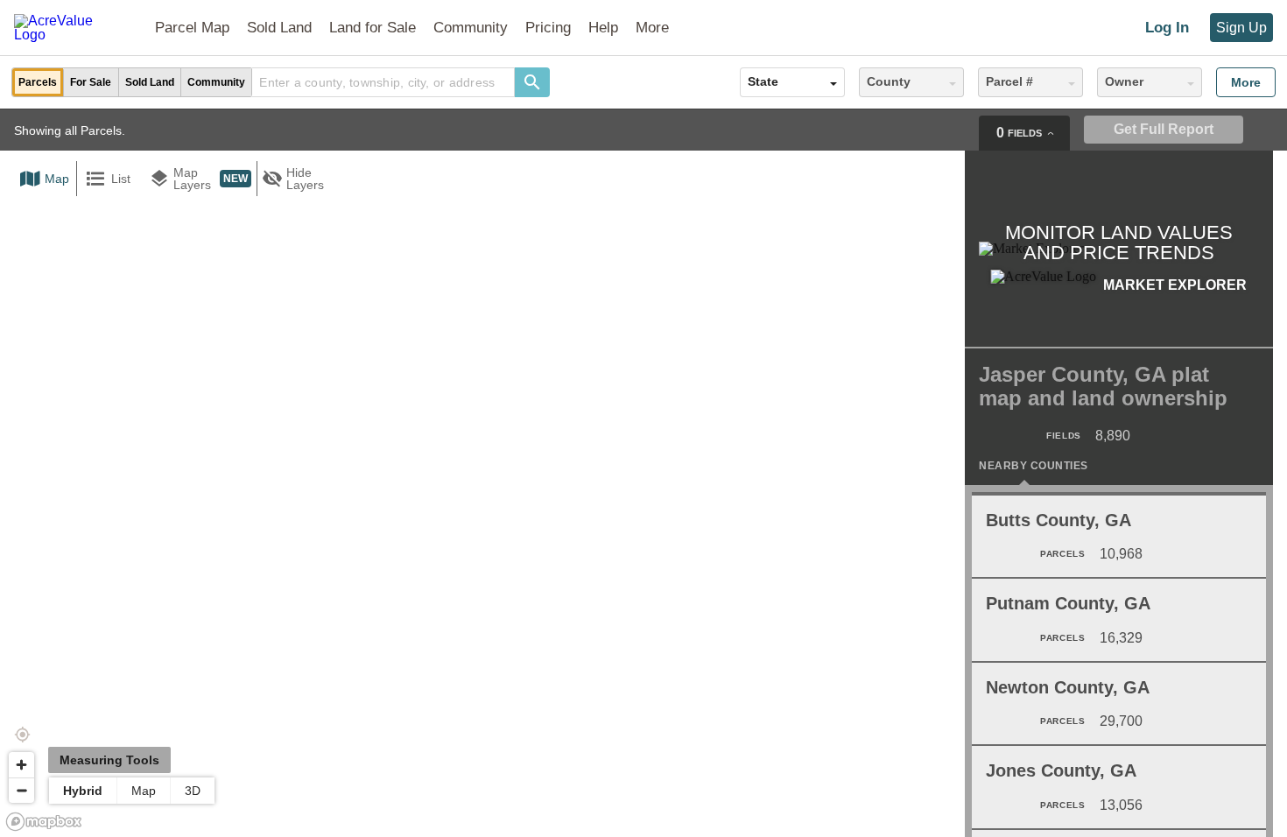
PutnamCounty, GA (1068, 603)
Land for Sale (372, 27)
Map (143, 791)
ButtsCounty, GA (1058, 520)
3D (192, 791)
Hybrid (82, 791)
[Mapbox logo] (43, 822)
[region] (643, 473)
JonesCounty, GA (1061, 770)
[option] (38, 82)
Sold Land (279, 27)
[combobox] (383, 82)
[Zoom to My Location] (22, 734)
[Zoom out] (21, 790)
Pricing (548, 27)
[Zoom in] (21, 764)
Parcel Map (192, 27)
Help (603, 27)
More (1246, 82)
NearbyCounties (1033, 466)
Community (470, 27)
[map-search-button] (532, 82)
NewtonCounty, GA (1068, 687)
